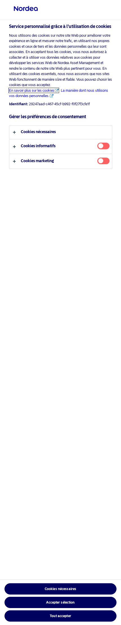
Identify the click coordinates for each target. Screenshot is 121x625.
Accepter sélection (60, 602)
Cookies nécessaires (60, 589)
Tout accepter (60, 616)
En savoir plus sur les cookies (31, 90)
